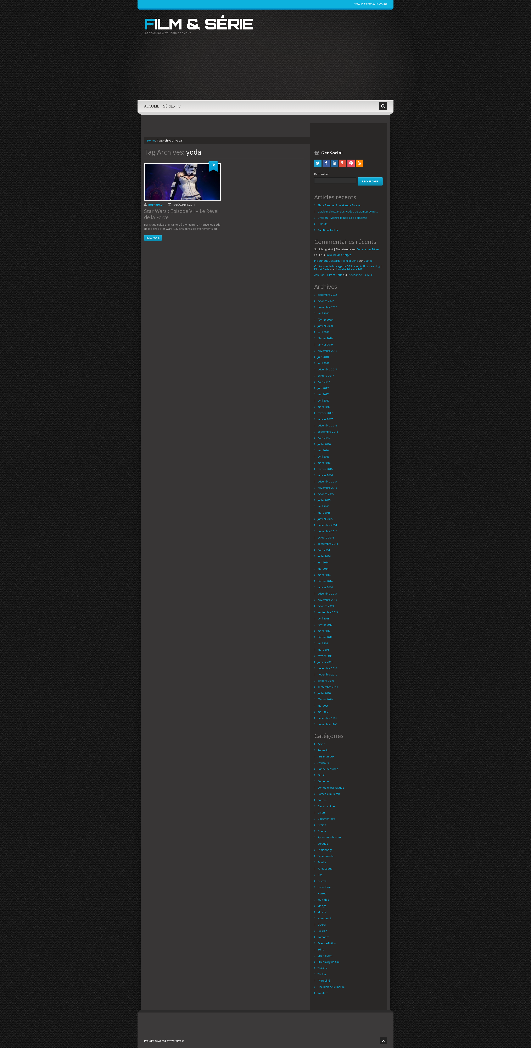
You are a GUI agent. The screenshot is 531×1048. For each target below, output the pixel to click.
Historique (324, 887)
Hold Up (323, 224)
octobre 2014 (326, 537)
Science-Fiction (327, 943)
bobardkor (156, 204)
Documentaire (326, 819)
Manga (322, 906)
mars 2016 (324, 463)
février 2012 (325, 637)
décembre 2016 (327, 425)
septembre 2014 (328, 544)
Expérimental (326, 856)
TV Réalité (324, 980)
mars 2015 (324, 512)
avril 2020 (323, 313)
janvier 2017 (325, 419)
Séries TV (172, 106)
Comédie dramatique (331, 787)
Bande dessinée (328, 769)
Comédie (323, 781)
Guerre (322, 881)
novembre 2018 (327, 351)
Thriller (322, 974)
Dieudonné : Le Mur (360, 275)
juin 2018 (323, 357)
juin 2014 (323, 562)
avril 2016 (323, 456)
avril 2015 (323, 506)
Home (151, 140)
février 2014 (325, 581)
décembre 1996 (327, 718)
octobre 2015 (326, 494)
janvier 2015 (325, 519)
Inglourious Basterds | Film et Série (336, 261)
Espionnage (325, 850)
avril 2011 (323, 643)
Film (320, 875)
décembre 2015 (327, 481)
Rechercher (321, 174)
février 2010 (325, 699)
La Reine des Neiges (338, 255)
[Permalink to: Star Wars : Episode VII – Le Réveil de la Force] (182, 181)
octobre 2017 (326, 375)
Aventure (323, 763)
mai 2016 (323, 450)
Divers (322, 812)
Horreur (323, 893)
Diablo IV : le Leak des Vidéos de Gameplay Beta (348, 211)
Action (321, 744)
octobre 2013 (326, 606)
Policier (322, 931)
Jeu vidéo (323, 899)
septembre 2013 (328, 612)
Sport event (325, 956)
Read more (153, 237)
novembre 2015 (327, 488)
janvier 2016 (325, 475)
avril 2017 (323, 400)
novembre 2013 (327, 600)
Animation (324, 750)
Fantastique (325, 868)
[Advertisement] (265, 71)
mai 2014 (323, 568)
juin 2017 (323, 388)
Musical (322, 912)
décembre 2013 (327, 593)
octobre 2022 (326, 301)
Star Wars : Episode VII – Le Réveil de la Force (182, 214)
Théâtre (323, 968)
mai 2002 (323, 712)
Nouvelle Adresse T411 (349, 269)
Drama (322, 825)
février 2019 (325, 338)
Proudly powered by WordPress (164, 1041)
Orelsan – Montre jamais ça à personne (342, 218)
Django (368, 261)
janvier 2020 (325, 326)
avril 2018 (323, 363)
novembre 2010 (327, 674)
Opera (322, 924)
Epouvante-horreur (330, 837)
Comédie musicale (329, 794)
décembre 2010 (327, 668)
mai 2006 (323, 705)
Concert (322, 800)
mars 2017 (324, 407)
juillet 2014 (324, 556)
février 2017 (325, 413)
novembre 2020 (327, 307)
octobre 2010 (326, 681)
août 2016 (324, 438)
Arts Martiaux (326, 756)
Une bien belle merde (331, 987)
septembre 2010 (328, 687)
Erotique (323, 843)
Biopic (321, 775)
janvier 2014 (325, 587)
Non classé (324, 918)
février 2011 (325, 656)
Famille (322, 862)
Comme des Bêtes (368, 249)
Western (323, 993)
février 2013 (325, 625)
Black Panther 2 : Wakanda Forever (340, 205)
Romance (323, 937)
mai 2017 (323, 394)
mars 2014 (324, 575)
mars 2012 (324, 631)
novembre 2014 (327, 531)
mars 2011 (324, 649)
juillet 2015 (324, 500)
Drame (322, 831)
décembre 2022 (327, 295)
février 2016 (325, 469)
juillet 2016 (324, 444)
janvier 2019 (325, 344)
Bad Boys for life (328, 230)
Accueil (151, 106)
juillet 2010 (324, 693)
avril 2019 (323, 332)
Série (321, 949)
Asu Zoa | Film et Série (328, 275)
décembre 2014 (327, 525)
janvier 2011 (325, 662)
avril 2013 (323, 618)
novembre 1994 (327, 724)
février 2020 (325, 319)
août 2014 (324, 550)
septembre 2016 (328, 432)
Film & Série (198, 23)
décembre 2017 (327, 369)
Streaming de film (329, 962)
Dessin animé (326, 806)
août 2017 (324, 382)
